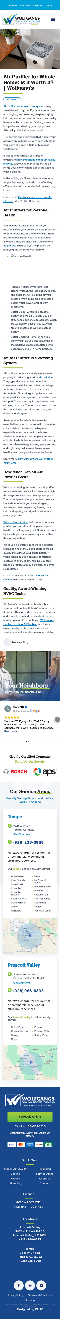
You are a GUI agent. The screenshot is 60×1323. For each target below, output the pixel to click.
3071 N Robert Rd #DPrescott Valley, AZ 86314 (30, 1244)
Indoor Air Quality (15, 1180)
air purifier (9, 256)
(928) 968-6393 (28, 1002)
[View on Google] (7, 719)
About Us (45, 1189)
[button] (2, 730)
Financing (45, 1180)
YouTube (41, 1296)
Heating (15, 1189)
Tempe (30, 1259)
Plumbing (15, 1194)
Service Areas (45, 1184)
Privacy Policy (15, 1306)
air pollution (46, 388)
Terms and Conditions (40, 1306)
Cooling (15, 1184)
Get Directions (21, 845)
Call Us (30, 1137)
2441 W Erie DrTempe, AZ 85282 (30, 1265)
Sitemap (30, 1311)
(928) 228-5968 (28, 854)
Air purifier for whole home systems (24, 117)
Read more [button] (10, 742)
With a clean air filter (15, 533)
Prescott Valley (30, 1238)
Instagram (30, 1296)
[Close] (56, 5)
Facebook (19, 1296)
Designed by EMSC (30, 1320)
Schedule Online (30, 1127)
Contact (45, 1194)
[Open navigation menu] (53, 30)
